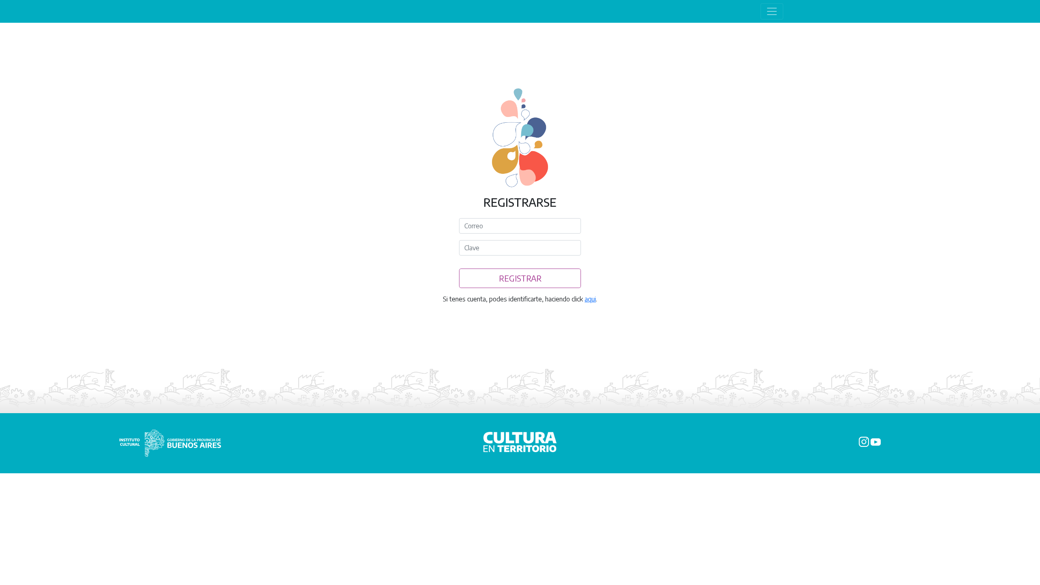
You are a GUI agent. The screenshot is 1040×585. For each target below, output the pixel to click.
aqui (590, 299)
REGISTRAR (520, 278)
